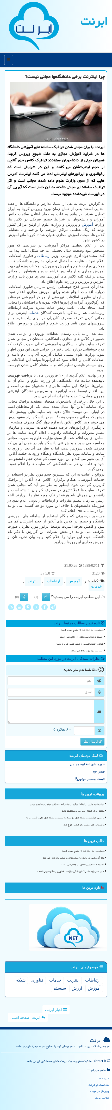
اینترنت (33, 581)
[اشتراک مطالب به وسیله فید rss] (11, 607)
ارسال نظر (90, 741)
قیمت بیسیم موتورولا (90, 779)
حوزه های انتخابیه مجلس (87, 764)
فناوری (37, 980)
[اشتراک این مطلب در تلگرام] (53, 607)
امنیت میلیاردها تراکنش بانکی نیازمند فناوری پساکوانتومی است (71, 871)
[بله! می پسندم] (46, 597)
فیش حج (99, 771)
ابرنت (94, 21)
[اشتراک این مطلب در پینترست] (28, 607)
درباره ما (104, 1078)
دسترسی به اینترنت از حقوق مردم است (82, 630)
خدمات (33, 313)
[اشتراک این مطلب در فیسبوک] (44, 607)
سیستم (59, 988)
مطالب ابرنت (102, 1097)
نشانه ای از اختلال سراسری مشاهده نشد (83, 810)
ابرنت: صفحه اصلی (25, 1018)
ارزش (77, 988)
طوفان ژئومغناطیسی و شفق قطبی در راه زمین (79, 643)
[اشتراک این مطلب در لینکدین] (19, 607)
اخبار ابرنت (54, 1010)
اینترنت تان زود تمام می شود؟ (87, 650)
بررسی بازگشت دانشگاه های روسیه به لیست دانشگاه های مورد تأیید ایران (65, 817)
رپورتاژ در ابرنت (99, 1091)
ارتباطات (44, 256)
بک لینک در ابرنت (99, 1085)
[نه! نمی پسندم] (24, 597)
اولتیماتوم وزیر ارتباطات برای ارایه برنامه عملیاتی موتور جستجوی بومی (67, 804)
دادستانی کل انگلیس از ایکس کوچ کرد (84, 824)
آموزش (87, 224)
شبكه (21, 980)
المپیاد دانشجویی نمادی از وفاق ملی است (81, 636)
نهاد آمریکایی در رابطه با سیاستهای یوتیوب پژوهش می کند (73, 857)
